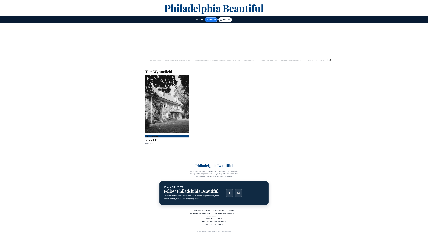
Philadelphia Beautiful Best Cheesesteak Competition (217, 60)
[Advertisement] (214, 40)
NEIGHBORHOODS (152, 136)
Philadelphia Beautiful (214, 8)
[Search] (330, 60)
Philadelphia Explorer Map (291, 60)
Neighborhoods (251, 60)
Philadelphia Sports (315, 60)
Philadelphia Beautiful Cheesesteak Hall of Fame (168, 60)
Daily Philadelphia (269, 60)
